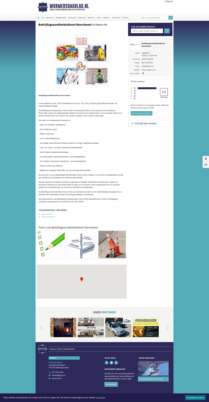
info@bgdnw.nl (148, 66)
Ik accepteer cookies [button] (195, 398)
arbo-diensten (47, 214)
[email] (206, 165)
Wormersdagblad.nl (69, 6)
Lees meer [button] (100, 398)
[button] (81, 279)
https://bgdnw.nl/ (149, 70)
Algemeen (50, 18)
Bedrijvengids (61, 18)
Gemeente (72, 18)
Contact (125, 18)
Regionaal (82, 18)
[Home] (38, 18)
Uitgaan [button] (106, 18)
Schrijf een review (145, 123)
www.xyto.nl (57, 378)
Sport (99, 18)
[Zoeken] (170, 17)
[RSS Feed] (116, 363)
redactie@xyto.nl (58, 375)
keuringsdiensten (48, 217)
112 (42, 18)
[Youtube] (111, 363)
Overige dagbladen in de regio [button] (151, 379)
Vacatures (116, 18)
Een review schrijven (141, 113)
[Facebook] (106, 363)
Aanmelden (111, 384)
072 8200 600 (57, 372)
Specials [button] (91, 18)
